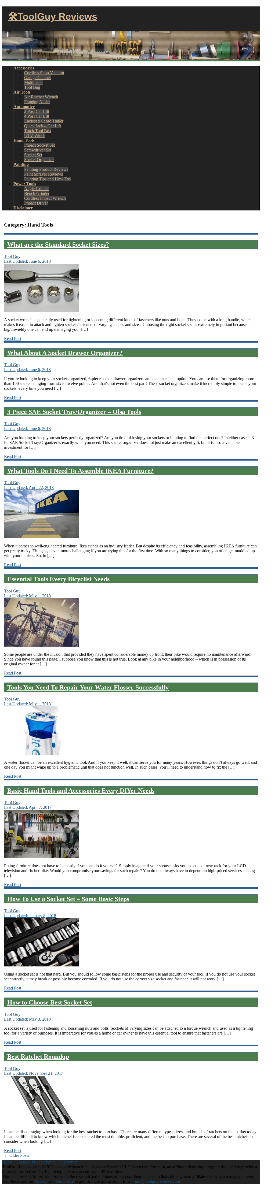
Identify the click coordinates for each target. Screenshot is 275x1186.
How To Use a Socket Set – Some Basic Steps (68, 898)
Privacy (40, 1181)
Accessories (23, 68)
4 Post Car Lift (36, 116)
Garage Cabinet (37, 77)
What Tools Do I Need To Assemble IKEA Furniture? (80, 470)
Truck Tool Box (37, 130)
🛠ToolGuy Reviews (52, 16)
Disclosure (65, 1181)
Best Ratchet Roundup (38, 1056)
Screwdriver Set (37, 150)
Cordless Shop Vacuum (44, 73)
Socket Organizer (39, 159)
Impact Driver (36, 203)
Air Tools (21, 92)
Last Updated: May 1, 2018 (27, 596)
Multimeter (33, 82)
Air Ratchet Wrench (41, 97)
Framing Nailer (37, 101)
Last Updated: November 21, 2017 (33, 1073)
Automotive (24, 106)
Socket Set (33, 155)
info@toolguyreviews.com (157, 1181)
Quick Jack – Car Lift (42, 126)
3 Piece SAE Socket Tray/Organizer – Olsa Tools (74, 411)
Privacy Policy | (45, 1162)
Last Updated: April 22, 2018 (29, 487)
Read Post (12, 338)
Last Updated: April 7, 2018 (28, 807)
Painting (21, 164)
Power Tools (24, 183)
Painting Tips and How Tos (47, 179)
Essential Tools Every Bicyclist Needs (58, 579)
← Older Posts (16, 1155)
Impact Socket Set (39, 145)
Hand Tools (23, 140)
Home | (9, 1162)
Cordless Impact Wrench (45, 198)
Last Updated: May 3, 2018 (27, 1019)
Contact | (24, 1162)
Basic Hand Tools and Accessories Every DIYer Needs (80, 790)
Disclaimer (23, 208)
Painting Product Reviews (46, 169)
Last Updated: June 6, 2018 (27, 261)
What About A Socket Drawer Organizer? (65, 352)
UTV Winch (34, 135)
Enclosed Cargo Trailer (43, 121)
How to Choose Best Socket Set (49, 1002)
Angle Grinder (36, 188)
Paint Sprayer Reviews (43, 174)
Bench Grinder (36, 193)
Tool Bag (32, 87)
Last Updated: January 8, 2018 (30, 915)
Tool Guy (12, 256)
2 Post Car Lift (36, 111)
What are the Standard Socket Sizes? (58, 244)
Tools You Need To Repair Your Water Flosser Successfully (88, 687)
